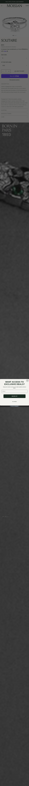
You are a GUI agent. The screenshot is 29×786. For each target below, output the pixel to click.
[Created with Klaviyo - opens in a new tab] (14, 406)
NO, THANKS (14, 401)
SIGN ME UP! (14, 396)
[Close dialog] (27, 381)
